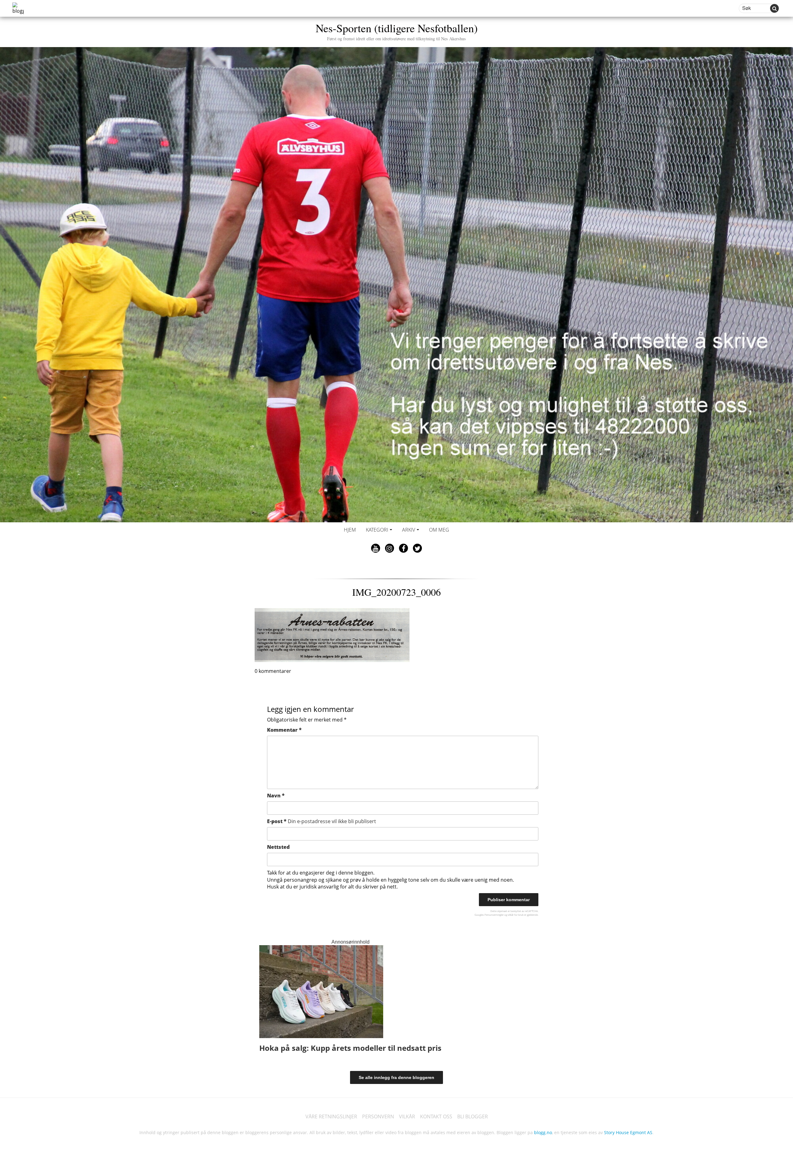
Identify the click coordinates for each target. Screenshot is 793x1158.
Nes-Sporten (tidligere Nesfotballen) (397, 30)
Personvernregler (494, 914)
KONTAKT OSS (436, 1116)
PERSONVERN (378, 1116)
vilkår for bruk (516, 914)
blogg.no (543, 1132)
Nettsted (278, 847)
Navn (276, 795)
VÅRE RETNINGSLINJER (331, 1116)
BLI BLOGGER (472, 1116)
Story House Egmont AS (628, 1132)
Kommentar (284, 729)
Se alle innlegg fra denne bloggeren (396, 1077)
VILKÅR (407, 1116)
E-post (321, 821)
